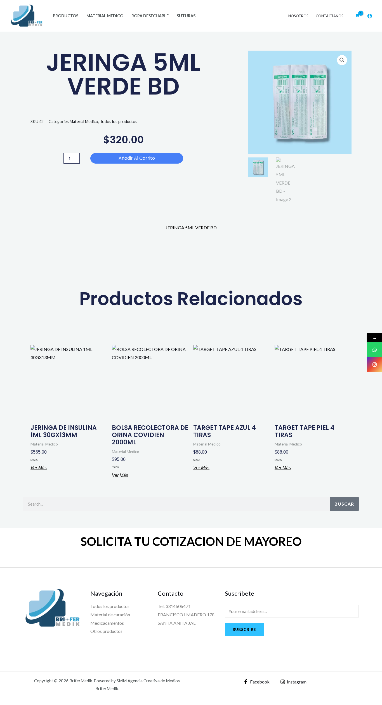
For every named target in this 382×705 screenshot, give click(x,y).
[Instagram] (374, 364)
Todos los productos (118, 121)
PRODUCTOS (65, 15)
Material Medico (104, 15)
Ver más (38, 468)
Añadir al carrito (137, 158)
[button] (342, 60)
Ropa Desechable (150, 15)
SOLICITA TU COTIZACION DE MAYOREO (191, 541)
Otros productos (106, 631)
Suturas (186, 15)
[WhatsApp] (374, 349)
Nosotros (298, 16)
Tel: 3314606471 (174, 606)
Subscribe (244, 629)
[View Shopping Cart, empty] (357, 16)
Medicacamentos (107, 623)
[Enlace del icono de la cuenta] (369, 15)
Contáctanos (329, 16)
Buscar (344, 503)
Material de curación (110, 614)
